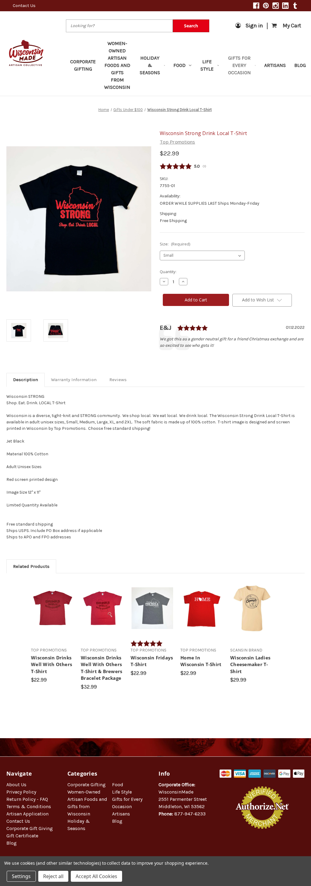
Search (191, 26)
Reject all (53, 876)
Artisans (275, 65)
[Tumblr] (295, 5)
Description (25, 379)
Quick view (53, 603)
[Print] (183, 358)
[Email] (173, 358)
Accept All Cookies (96, 876)
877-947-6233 (190, 814)
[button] (262, 848)
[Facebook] (256, 5)
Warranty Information (74, 379)
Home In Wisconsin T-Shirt (200, 661)
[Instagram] (275, 5)
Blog (300, 65)
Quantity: (168, 271)
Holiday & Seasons (150, 65)
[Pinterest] (266, 5)
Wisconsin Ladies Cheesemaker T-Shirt (250, 664)
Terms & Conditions (28, 806)
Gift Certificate (22, 836)
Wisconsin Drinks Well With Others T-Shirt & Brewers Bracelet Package (101, 668)
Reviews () (232, 166)
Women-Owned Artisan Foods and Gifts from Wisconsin (117, 65)
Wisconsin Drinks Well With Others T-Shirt (51, 664)
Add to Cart (102, 613)
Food (179, 65)
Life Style (207, 65)
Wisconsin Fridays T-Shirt (152, 661)
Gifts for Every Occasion (239, 65)
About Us (16, 784)
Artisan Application (27, 814)
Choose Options (53, 613)
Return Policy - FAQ (27, 799)
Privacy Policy (21, 792)
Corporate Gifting (83, 65)
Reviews (118, 379)
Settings (21, 876)
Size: (175, 244)
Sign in (254, 25)
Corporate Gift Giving (29, 828)
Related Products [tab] (31, 566)
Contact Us (24, 5)
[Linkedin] (285, 5)
